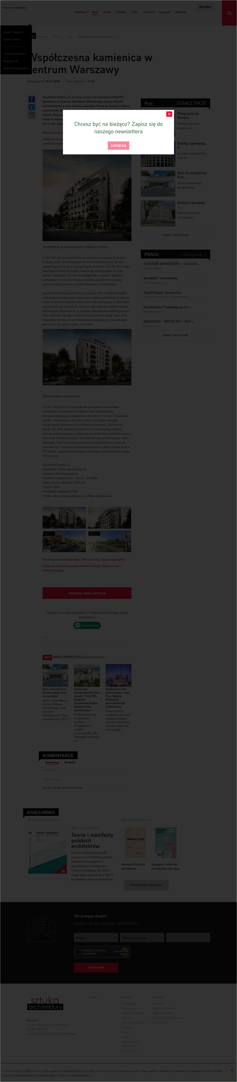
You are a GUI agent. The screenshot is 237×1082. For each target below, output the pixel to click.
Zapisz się (118, 145)
